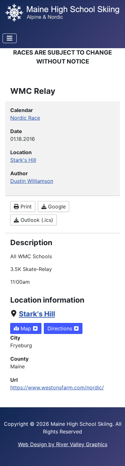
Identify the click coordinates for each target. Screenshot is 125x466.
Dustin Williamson (31, 181)
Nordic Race (25, 118)
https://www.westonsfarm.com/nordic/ (57, 387)
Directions (60, 328)
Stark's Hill (37, 314)
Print (25, 206)
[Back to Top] (114, 454)
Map (26, 328)
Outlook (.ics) (36, 220)
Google (56, 206)
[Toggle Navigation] (10, 38)
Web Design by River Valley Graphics (62, 444)
